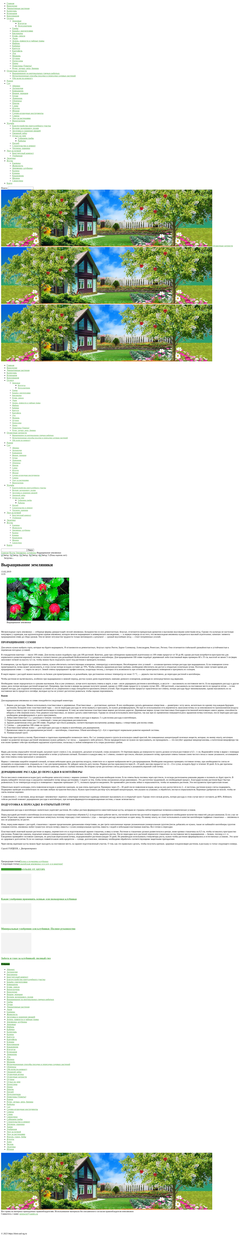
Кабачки (16, 46)
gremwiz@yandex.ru (28, 1214)
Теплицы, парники (21, 148)
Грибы (15, 28)
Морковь (16, 56)
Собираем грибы (26, 138)
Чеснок (10, 1144)
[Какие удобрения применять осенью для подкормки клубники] (16, 894)
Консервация (13, 16)
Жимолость (17, 166)
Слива (15, 106)
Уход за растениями (21, 118)
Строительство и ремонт (24, 146)
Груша (15, 96)
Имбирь (16, 43)
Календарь (12, 11)
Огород (10, 18)
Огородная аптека (15, 1074)
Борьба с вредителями (22, 31)
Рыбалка (22, 141)
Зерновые (16, 21)
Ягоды (10, 161)
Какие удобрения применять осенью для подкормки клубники (39, 899)
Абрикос (16, 86)
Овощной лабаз (19, 133)
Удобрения (17, 156)
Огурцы (16, 58)
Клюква (16, 173)
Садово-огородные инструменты (27, 113)
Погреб (15, 143)
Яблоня (15, 111)
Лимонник (17, 98)
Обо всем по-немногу (22, 78)
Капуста (16, 48)
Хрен (9, 1142)
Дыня (15, 38)
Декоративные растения (18, 8)
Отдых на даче (19, 136)
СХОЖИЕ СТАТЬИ (11, 869)
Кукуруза (22, 23)
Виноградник (18, 121)
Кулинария (12, 13)
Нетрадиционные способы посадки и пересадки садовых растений (44, 76)
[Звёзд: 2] (15, 555)
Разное (10, 81)
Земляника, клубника (22, 168)
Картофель (17, 51)
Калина (15, 171)
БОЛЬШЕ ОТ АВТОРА (33, 869)
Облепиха (17, 101)
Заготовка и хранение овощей (26, 131)
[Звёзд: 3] (25, 555)
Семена (15, 116)
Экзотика (11, 158)
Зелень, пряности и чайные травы (28, 41)
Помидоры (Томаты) (22, 66)
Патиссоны (17, 61)
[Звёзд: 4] (34, 555)
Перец (15, 63)
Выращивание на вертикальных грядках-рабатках (36, 73)
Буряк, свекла (18, 36)
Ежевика (16, 163)
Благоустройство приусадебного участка (31, 126)
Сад (8, 83)
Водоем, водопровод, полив (25, 128)
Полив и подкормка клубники (34, 861)
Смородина (17, 181)
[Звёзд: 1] (6, 555)
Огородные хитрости (17, 71)
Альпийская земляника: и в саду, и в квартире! (41, 864)
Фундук (16, 108)
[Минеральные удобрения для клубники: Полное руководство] (16, 923)
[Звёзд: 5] (44, 555)
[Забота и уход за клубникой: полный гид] (16, 953)
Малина (16, 178)
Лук (14, 53)
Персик (15, 103)
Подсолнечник (25, 26)
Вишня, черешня (20, 93)
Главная (10, 3)
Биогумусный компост (23, 153)
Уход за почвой (14, 151)
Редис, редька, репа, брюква (25, 68)
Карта (9, 183)
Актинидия (17, 88)
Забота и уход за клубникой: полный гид (26, 958)
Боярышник (17, 91)
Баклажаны (17, 33)
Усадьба (10, 123)
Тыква (10, 1127)
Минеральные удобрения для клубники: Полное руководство (38, 928)
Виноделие (12, 6)
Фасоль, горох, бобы (16, 1137)
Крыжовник (18, 176)
